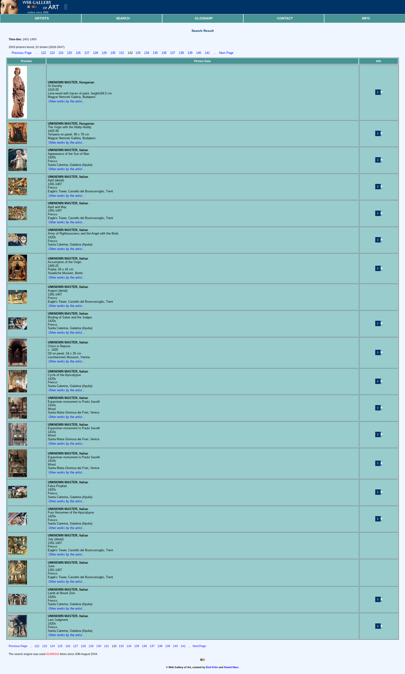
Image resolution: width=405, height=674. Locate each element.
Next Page (226, 53)
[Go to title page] (37, 13)
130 (112, 53)
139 (190, 53)
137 (172, 53)
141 (207, 53)
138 (181, 53)
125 (69, 53)
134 (146, 53)
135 (155, 53)
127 (86, 53)
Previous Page (22, 53)
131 (121, 53)
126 (78, 53)
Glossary (204, 18)
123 (52, 53)
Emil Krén (212, 667)
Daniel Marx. (231, 667)
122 (43, 53)
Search (123, 18)
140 (198, 53)
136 (163, 53)
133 (137, 53)
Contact (285, 18)
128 (95, 53)
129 (104, 53)
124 (60, 53)
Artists (42, 18)
